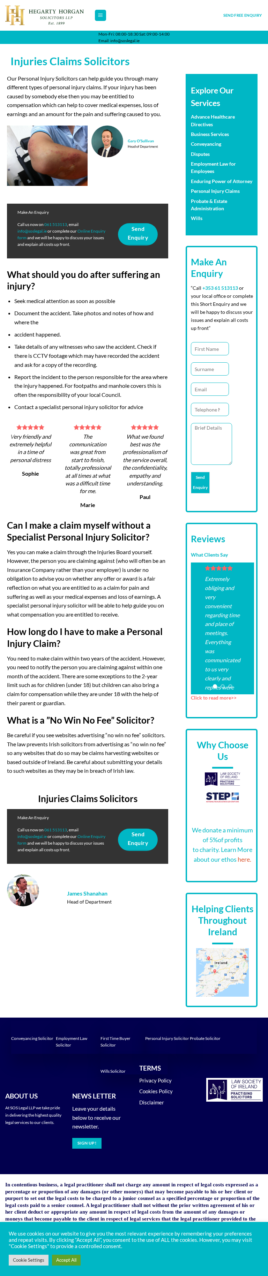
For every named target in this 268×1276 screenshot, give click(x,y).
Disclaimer (151, 1102)
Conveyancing (206, 144)
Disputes (200, 154)
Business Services (210, 134)
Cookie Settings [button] (28, 1260)
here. (244, 859)
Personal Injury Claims (215, 191)
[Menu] (100, 15)
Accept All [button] (66, 1260)
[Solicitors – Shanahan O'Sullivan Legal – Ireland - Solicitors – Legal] (44, 15)
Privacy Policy (155, 1080)
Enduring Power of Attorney (221, 181)
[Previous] (201, 628)
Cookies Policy (156, 1091)
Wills (196, 218)
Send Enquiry (200, 482)
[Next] (244, 628)
